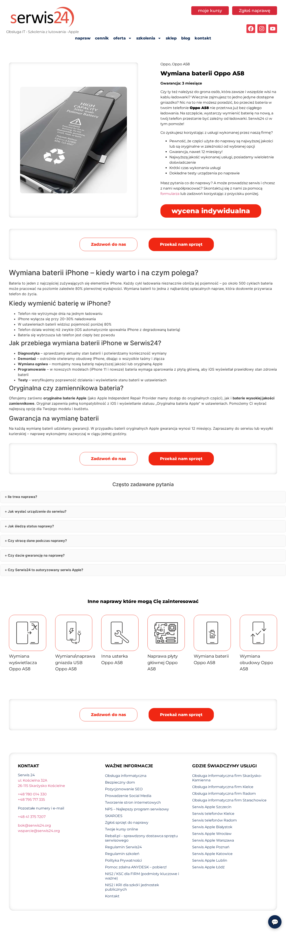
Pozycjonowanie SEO (124, 789)
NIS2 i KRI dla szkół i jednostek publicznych (132, 887)
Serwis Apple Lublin (209, 860)
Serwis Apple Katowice (212, 854)
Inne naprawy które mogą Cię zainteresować (143, 601)
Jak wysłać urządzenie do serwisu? (37, 511)
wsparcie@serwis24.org (39, 831)
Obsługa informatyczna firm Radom (224, 793)
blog (185, 38)
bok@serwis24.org (34, 825)
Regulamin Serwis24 (123, 847)
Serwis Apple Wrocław (211, 834)
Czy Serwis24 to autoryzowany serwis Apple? (45, 570)
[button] (181, 244)
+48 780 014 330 (32, 794)
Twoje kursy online (121, 829)
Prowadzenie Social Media (128, 796)
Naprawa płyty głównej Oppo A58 (162, 662)
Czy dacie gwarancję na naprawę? (36, 555)
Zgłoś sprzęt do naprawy (126, 822)
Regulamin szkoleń (122, 854)
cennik (102, 38)
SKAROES (113, 816)
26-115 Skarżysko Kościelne (41, 786)
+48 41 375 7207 (32, 817)
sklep (171, 38)
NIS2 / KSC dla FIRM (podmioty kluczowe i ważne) (142, 876)
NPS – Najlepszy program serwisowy (137, 809)
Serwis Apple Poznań (210, 847)
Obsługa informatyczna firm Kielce (222, 787)
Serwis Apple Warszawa (213, 840)
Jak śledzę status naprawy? (31, 526)
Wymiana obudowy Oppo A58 (256, 662)
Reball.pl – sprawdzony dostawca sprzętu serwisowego (141, 838)
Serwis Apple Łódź (208, 867)
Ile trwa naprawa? (22, 497)
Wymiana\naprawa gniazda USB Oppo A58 (75, 662)
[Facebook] (250, 28)
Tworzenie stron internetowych (133, 802)
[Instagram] (261, 28)
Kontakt (112, 896)
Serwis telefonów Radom (214, 820)
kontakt (203, 38)
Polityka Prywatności (123, 860)
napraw (82, 38)
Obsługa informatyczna (125, 776)
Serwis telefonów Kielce (213, 813)
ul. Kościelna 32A (32, 780)
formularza (169, 194)
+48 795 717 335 (31, 799)
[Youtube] (272, 28)
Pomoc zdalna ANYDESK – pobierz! (136, 867)
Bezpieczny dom (120, 782)
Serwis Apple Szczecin (211, 807)
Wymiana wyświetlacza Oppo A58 (23, 662)
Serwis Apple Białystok (212, 827)
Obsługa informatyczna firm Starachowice (229, 800)
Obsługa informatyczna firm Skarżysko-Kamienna (227, 778)
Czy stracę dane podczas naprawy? (37, 541)
